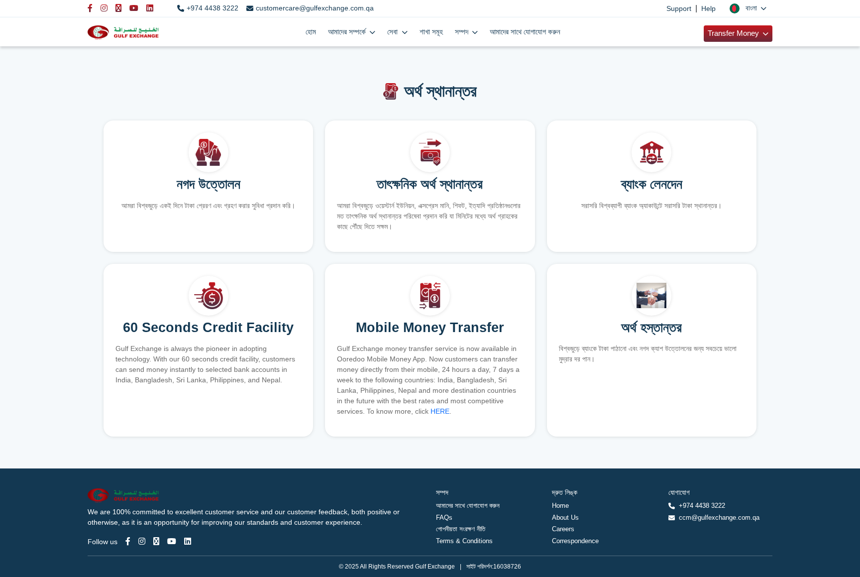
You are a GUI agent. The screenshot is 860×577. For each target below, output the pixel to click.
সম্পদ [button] (462, 32)
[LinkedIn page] (187, 541)
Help (708, 8)
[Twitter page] (156, 541)
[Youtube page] (171, 541)
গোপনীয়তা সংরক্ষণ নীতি (460, 529)
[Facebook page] (127, 541)
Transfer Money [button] (734, 33)
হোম (311, 32)
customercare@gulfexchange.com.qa (315, 8)
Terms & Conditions (464, 541)
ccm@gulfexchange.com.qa (719, 517)
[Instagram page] (141, 541)
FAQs (444, 517)
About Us (565, 517)
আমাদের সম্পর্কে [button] (348, 32)
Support (678, 8)
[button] (748, 8)
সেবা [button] (393, 32)
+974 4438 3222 (212, 8)
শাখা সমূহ (431, 32)
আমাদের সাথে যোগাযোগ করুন (525, 32)
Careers (563, 529)
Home (560, 505)
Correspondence (575, 541)
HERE (439, 411)
